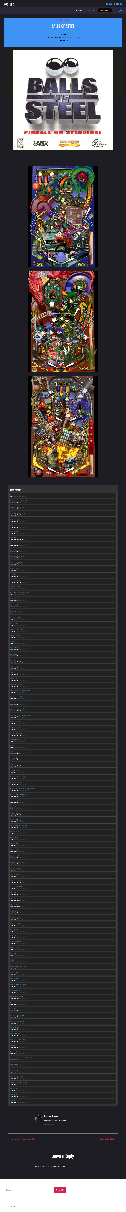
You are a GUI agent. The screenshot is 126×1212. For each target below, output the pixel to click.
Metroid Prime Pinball (17, 709)
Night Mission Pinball (17, 1021)
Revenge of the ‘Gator (17, 556)
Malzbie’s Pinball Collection (18, 1082)
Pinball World (14, 519)
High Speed (14, 1095)
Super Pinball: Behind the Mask (20, 795)
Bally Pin (13, 538)
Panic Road (14, 1009)
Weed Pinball (14, 758)
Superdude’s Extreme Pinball (19, 1003)
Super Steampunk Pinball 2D (19, 593)
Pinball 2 (13, 935)
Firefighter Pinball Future (18, 984)
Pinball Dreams (15, 568)
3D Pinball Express (16, 886)
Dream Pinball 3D (16, 874)
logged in (47, 1166)
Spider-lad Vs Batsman (17, 1052)
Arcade (91, 10)
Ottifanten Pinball (15, 850)
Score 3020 (14, 654)
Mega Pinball (14, 844)
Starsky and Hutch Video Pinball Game (22, 1058)
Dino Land (13, 544)
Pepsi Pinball (14, 1064)
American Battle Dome (17, 776)
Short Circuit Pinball (16, 997)
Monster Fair (14, 905)
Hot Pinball (13, 1088)
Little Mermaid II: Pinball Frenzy (20, 691)
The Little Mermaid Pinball (18, 501)
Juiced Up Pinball (15, 617)
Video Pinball (105, 10)
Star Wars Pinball (15, 611)
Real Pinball (14, 532)
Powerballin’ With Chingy (18, 966)
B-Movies (79, 10)
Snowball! (13, 574)
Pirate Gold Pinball (16, 733)
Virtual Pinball (14, 678)
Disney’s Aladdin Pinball (17, 507)
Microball (13, 1046)
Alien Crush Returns (16, 880)
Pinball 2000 (14, 911)
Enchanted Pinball (16, 868)
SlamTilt (12, 660)
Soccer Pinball (14, 807)
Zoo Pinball (14, 954)
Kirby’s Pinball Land (16, 562)
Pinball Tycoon (15, 727)
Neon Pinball (14, 929)
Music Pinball (14, 1027)
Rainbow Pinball (15, 978)
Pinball (12, 746)
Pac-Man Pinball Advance (18, 1015)
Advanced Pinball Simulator (19, 801)
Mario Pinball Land (16, 684)
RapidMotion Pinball (16, 1076)
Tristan (12, 642)
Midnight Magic (15, 1033)
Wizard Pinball (14, 770)
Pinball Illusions (15, 813)
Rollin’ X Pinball (15, 636)
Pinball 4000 (14, 648)
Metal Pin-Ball (14, 948)
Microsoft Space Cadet (17, 1040)
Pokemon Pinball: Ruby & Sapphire (21, 715)
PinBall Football (15, 990)
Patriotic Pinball (15, 917)
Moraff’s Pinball (15, 831)
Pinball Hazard (14, 819)
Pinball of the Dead (16, 782)
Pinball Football (15, 599)
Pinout (12, 764)
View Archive (50, 1124)
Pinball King (14, 752)
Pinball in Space (15, 923)
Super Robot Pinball (16, 550)
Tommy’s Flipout (15, 587)
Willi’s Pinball (14, 838)
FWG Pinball (14, 605)
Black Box (13, 899)
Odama (12, 703)
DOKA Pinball (14, 623)
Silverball (13, 672)
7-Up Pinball (14, 1070)
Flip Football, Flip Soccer (18, 495)
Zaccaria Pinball (15, 580)
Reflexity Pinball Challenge (18, 825)
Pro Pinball (13, 893)
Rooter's (9, 4)
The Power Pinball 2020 (17, 740)
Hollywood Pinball (16, 697)
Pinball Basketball (15, 942)
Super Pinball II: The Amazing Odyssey (22, 789)
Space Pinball (14, 856)
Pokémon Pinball (15, 721)
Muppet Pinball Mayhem (18, 862)
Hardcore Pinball (15, 1101)
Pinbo (12, 525)
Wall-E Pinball (14, 972)
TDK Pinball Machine (17, 629)
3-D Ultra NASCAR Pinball (18, 513)
